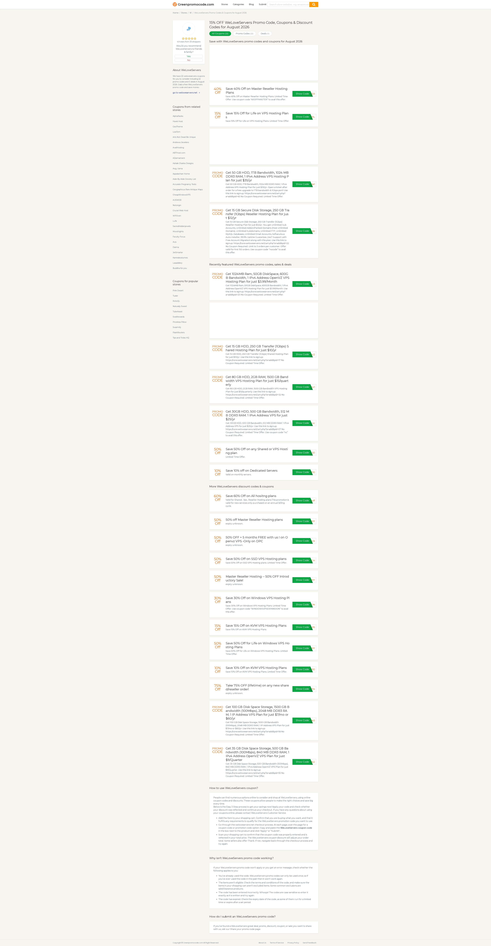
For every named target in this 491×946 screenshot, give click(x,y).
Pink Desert (178, 290)
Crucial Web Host (180, 210)
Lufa (175, 221)
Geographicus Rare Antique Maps (188, 189)
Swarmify (177, 327)
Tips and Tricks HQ (181, 338)
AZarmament (179, 158)
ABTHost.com (179, 153)
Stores (224, 4)
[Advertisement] (263, 63)
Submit (262, 4)
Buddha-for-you (180, 268)
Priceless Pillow (179, 322)
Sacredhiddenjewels (182, 226)
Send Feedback (309, 943)
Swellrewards (178, 317)
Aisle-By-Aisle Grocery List (184, 179)
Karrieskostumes (180, 258)
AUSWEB (177, 200)
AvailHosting (178, 147)
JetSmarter (178, 252)
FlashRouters (179, 332)
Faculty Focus (179, 237)
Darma (176, 247)
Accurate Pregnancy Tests (184, 184)
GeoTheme (178, 126)
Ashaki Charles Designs (183, 163)
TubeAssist (177, 311)
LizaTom (176, 132)
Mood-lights (178, 231)
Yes (189, 56)
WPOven (177, 216)
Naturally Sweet (180, 306)
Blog (251, 4)
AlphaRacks (178, 116)
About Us (262, 943)
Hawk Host (178, 121)
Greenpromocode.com (196, 4)
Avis (174, 242)
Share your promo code (242, 929)
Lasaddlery (177, 263)
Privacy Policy (293, 943)
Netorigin (177, 205)
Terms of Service (277, 943)
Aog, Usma (178, 168)
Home (175, 13)
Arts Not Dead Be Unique (184, 137)
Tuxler (175, 296)
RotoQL (176, 301)
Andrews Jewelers (181, 142)
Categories (238, 4)
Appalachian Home (181, 174)
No (188, 60)
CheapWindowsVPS (182, 195)
